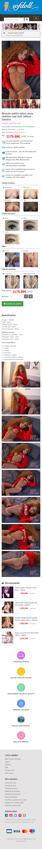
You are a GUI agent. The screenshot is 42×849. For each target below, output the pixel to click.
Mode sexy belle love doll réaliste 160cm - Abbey (26, 634)
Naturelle (8, 187)
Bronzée (8, 200)
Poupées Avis (10, 770)
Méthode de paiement (13, 794)
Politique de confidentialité (14, 803)
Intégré (25, 251)
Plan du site (9, 773)
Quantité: (5, 296)
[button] (3, 70)
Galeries (8, 764)
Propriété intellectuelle (13, 805)
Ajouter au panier (13, 304)
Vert (6, 232)
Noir (24, 200)
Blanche (26, 187)
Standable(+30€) (29, 274)
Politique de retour (11, 788)
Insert (7, 251)
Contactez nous (10, 785)
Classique (8, 274)
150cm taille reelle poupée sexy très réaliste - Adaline (26, 604)
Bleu (25, 218)
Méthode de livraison (12, 791)
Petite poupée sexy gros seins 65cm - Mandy (25, 589)
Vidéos (7, 762)
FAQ (6, 767)
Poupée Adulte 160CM (16, 33)
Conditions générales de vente (16, 800)
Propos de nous (10, 783)
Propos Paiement (11, 797)
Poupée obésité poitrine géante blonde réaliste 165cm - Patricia (26, 619)
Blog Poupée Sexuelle (13, 759)
